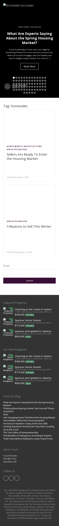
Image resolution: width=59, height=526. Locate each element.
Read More (29, 66)
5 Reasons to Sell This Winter (29, 226)
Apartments (15, 146)
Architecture (33, 146)
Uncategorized (17, 149)
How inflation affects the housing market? (24, 420)
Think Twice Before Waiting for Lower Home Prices (28, 438)
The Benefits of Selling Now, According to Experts (27, 435)
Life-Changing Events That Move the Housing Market (29, 417)
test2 (5, 414)
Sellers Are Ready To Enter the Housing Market (27, 156)
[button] (4, 49)
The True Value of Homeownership (20, 432)
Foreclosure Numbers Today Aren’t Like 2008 (25, 423)
